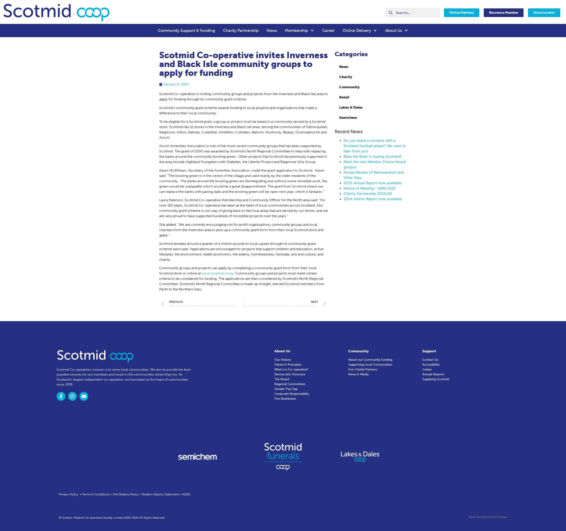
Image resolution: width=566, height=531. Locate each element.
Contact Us (430, 360)
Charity (345, 77)
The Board (281, 379)
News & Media (358, 374)
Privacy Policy (68, 494)
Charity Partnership (241, 30)
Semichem (348, 117)
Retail (344, 97)
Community (349, 87)
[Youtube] (83, 396)
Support (429, 351)
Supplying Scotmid (435, 379)
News (272, 30)
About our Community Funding (370, 360)
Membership (296, 30)
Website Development (479, 517)
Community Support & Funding (186, 30)
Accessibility (431, 364)
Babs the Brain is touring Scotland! (372, 156)
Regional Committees (289, 384)
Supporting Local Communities (370, 364)
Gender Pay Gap (286, 389)
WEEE (186, 494)
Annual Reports (433, 374)
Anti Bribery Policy (125, 494)
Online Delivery (357, 30)
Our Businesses (285, 399)
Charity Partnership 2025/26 (368, 193)
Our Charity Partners (362, 369)
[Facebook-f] (61, 396)
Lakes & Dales (351, 107)
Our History (282, 360)
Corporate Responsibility (291, 394)
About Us (393, 30)
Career (328, 30)
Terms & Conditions (96, 494)
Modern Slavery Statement (160, 494)
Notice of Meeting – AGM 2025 (370, 188)
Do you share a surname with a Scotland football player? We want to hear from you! (375, 145)
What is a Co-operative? (291, 369)
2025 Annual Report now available (373, 183)
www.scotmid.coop (217, 273)
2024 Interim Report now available (373, 199)
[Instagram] (72, 396)
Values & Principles (287, 364)
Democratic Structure (289, 374)
